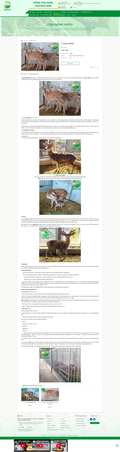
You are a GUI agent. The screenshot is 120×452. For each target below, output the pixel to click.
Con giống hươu (32, 40)
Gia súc (25, 40)
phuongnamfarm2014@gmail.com (26, 429)
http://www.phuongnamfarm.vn (26, 430)
